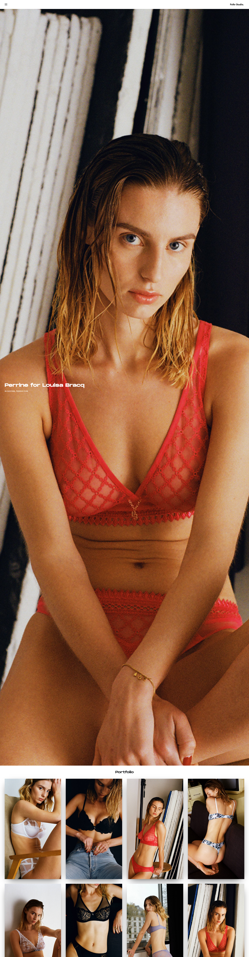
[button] (6, 4)
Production (22, 391)
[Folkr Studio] (236, 4)
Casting (11, 391)
